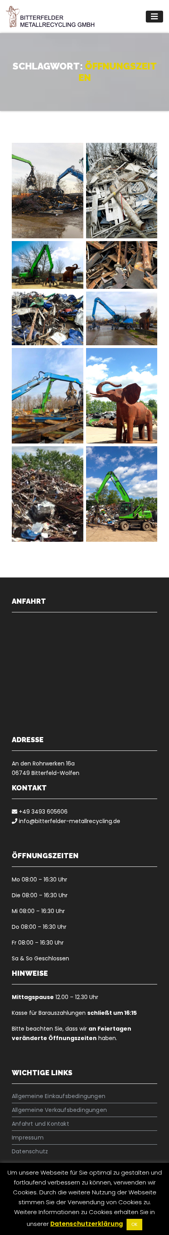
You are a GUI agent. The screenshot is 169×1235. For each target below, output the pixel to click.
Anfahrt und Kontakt (40, 1124)
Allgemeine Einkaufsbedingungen (58, 1096)
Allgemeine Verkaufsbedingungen (59, 1110)
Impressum (28, 1137)
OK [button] (134, 1224)
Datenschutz (30, 1151)
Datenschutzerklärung (86, 1224)
